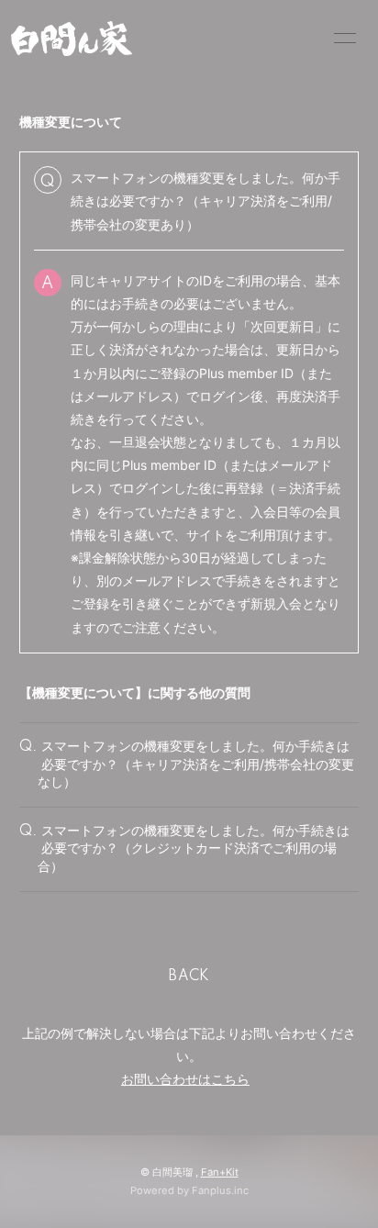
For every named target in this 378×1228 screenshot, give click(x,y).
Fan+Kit (220, 1172)
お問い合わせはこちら (185, 1079)
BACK (189, 976)
